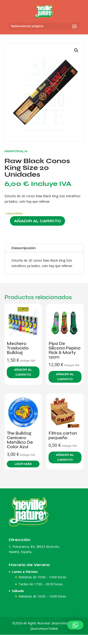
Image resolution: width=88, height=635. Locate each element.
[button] (76, 50)
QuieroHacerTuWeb (44, 628)
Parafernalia (16, 151)
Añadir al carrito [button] (23, 372)
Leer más (23, 464)
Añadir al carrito (37, 220)
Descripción (24, 248)
